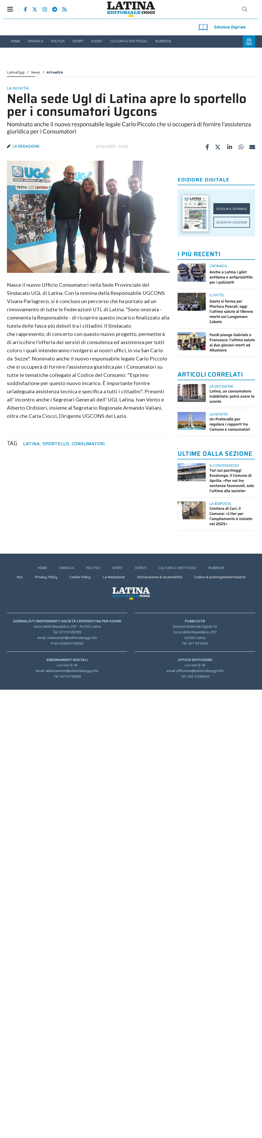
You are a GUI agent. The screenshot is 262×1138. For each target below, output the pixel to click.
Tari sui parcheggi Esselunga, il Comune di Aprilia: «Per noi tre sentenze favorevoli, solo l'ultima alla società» (232, 480)
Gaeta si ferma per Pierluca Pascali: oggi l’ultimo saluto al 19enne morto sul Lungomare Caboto (231, 311)
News (35, 72)
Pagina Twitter (32, 9)
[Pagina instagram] (42, 9)
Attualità (55, 72)
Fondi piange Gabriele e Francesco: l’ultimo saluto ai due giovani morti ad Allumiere (232, 342)
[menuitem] (15, 41)
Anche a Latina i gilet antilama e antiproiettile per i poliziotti (231, 277)
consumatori (88, 444)
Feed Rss (62, 9)
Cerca (244, 9)
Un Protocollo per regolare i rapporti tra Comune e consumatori (230, 424)
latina (31, 444)
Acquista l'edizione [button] (231, 222)
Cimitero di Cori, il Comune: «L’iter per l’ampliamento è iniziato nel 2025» (231, 516)
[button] (13, 9)
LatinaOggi (16, 72)
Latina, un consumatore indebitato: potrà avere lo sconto (232, 396)
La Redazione (26, 146)
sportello (55, 444)
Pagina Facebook (23, 9)
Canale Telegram (52, 9)
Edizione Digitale (230, 27)
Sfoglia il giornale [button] (231, 208)
